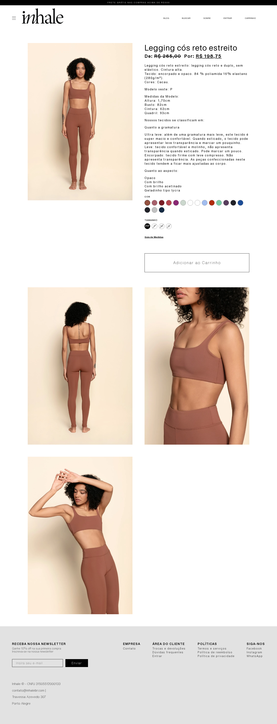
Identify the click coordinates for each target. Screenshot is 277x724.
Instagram (254, 652)
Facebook (254, 648)
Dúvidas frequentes (168, 652)
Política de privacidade (216, 656)
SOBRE (207, 18)
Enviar (77, 663)
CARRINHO (250, 18)
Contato (129, 648)
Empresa (131, 643)
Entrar (157, 656)
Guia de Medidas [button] (154, 237)
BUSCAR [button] (186, 18)
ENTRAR (227, 18)
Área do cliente (168, 643)
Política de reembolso (215, 652)
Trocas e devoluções (169, 648)
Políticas (207, 643)
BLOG (166, 18)
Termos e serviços (212, 648)
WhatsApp (255, 656)
